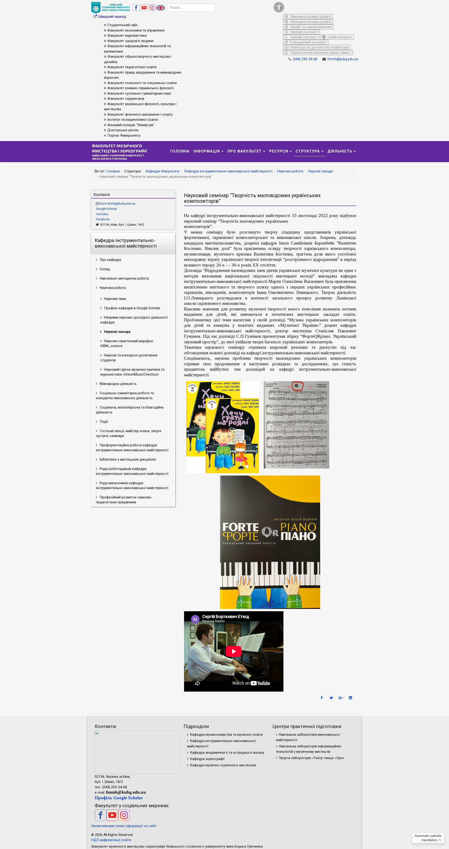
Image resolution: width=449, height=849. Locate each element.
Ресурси (278, 151)
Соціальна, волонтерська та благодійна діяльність (129, 409)
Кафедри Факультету (162, 171)
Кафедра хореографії (207, 759)
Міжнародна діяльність (118, 384)
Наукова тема (114, 299)
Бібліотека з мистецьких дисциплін (127, 459)
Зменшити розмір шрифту (310, 16)
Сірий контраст (339, 37)
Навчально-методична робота (124, 278)
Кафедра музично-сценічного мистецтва (223, 765)
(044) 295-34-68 (305, 59)
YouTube (102, 214)
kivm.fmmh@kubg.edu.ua (117, 203)
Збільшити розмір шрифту (310, 22)
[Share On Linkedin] (351, 697)
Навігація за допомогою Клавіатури (319, 47)
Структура (308, 151)
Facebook (103, 219)
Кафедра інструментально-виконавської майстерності (228, 171)
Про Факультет (244, 151)
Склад (104, 269)
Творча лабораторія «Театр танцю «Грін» (311, 758)
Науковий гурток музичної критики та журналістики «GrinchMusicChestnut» (132, 372)
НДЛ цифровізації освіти (111, 840)
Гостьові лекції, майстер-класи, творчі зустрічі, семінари (128, 433)
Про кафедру (110, 260)
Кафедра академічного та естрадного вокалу (227, 752)
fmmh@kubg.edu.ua (342, 59)
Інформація (206, 151)
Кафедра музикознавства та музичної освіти (226, 734)
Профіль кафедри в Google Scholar (131, 308)
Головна (180, 151)
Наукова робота (290, 171)
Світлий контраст (304, 32)
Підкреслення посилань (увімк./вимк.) (320, 52)
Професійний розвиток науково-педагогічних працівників (124, 499)
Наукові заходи (320, 171)
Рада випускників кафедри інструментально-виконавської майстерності (132, 485)
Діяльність (339, 151)
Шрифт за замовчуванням (310, 27)
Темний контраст (303, 37)
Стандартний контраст (307, 42)
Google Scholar (106, 208)
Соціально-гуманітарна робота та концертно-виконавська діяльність (125, 395)
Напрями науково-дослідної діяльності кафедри (134, 319)
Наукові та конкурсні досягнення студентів (128, 357)
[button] (314, 7)
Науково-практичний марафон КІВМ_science (126, 343)
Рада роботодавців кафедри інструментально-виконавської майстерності (132, 471)
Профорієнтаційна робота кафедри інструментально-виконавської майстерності (132, 447)
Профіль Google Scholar (119, 797)
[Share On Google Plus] (341, 697)
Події (103, 421)
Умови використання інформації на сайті (124, 826)
